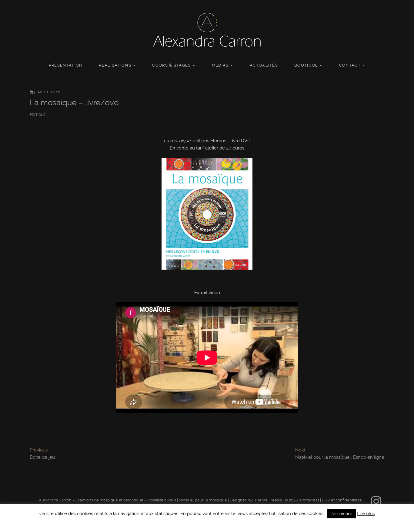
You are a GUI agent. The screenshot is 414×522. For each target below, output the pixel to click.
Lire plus (366, 513)
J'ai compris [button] (341, 513)
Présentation (66, 65)
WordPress (309, 500)
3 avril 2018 (47, 92)
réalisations (115, 65)
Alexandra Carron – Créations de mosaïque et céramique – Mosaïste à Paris (107, 500)
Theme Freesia (268, 500)
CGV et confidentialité (342, 500)
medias (220, 65)
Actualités (264, 65)
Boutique (306, 65)
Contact (350, 65)
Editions (38, 115)
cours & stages (171, 65)
